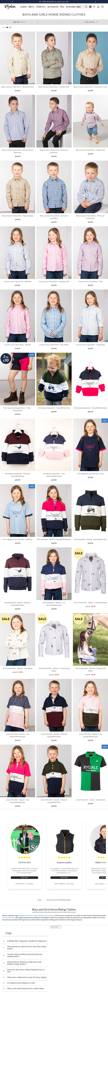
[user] (98, 6)
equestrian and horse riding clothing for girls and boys (37, 915)
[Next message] (95, 1)
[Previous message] (12, 1)
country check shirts (8, 918)
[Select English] (90, 6)
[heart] (94, 6)
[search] (86, 7)
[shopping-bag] (102, 6)
